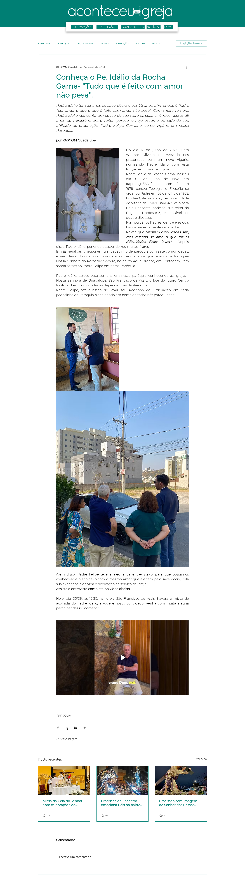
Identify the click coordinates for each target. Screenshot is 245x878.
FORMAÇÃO (122, 43)
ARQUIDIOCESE (85, 43)
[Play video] (122, 657)
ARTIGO (104, 43)
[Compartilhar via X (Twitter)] (66, 728)
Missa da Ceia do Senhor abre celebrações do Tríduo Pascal (62, 803)
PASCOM (140, 43)
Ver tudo (201, 759)
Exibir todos (44, 43)
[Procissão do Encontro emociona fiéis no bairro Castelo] (123, 780)
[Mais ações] (187, 67)
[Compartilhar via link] (84, 728)
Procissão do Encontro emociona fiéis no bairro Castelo (120, 803)
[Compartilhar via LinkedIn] (75, 728)
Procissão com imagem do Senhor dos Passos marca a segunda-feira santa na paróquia (178, 803)
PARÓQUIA (64, 43)
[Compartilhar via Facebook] (58, 728)
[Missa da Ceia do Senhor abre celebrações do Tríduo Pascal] (64, 780)
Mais (154, 43)
